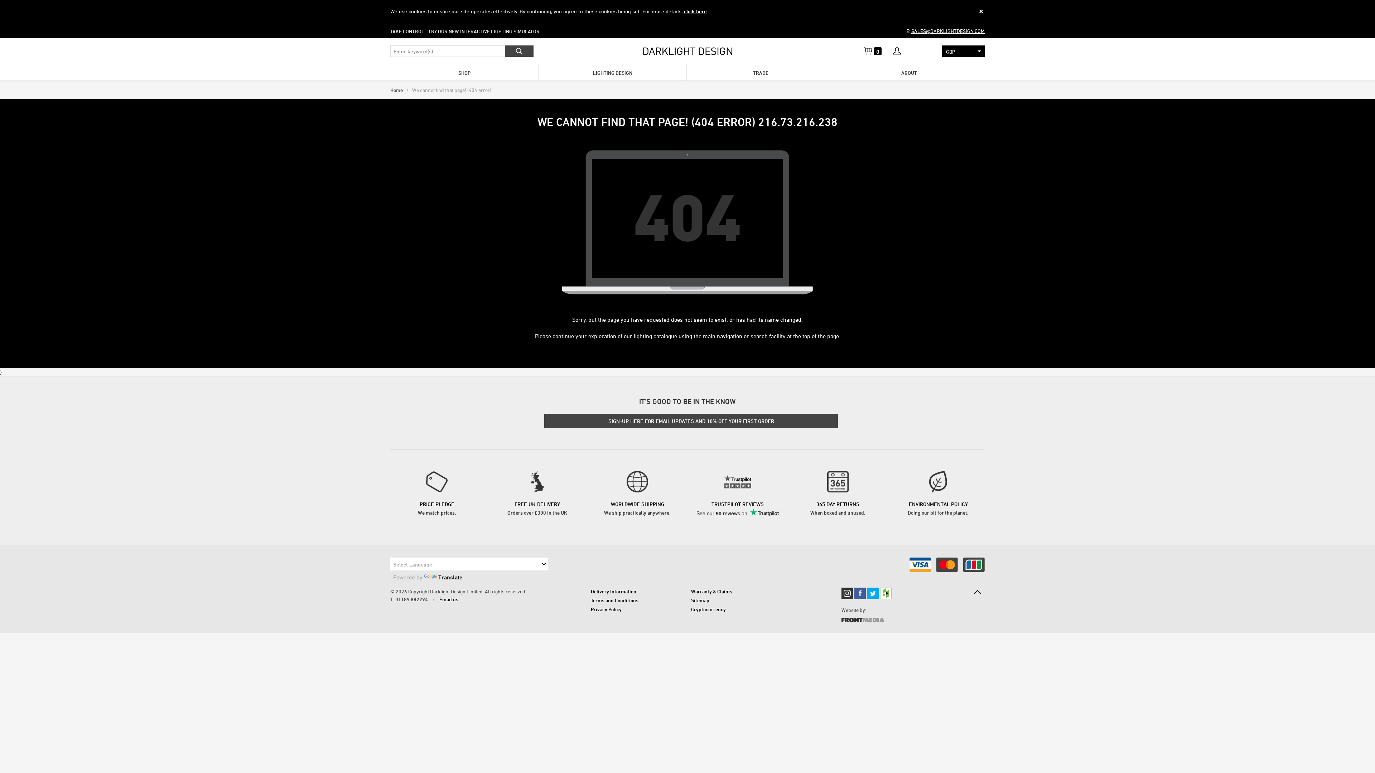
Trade (760, 73)
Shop (464, 73)
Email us (448, 599)
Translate (450, 577)
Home (396, 90)
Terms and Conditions (614, 600)
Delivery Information (613, 591)
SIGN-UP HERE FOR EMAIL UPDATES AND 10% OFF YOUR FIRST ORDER (691, 421)
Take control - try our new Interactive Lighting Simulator (465, 31)
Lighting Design (612, 73)
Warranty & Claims (711, 591)
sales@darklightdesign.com (948, 31)
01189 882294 (411, 599)
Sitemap (700, 600)
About (909, 73)
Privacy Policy (606, 609)
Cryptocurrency (708, 609)
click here (695, 11)
